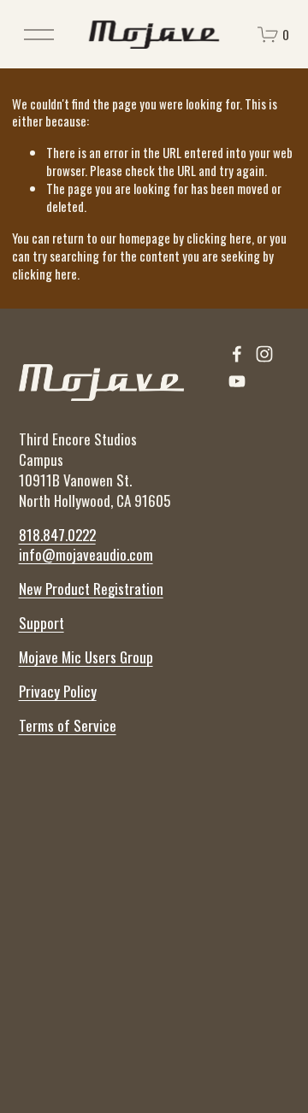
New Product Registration (91, 589)
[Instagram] (264, 353)
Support (41, 623)
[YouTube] (237, 381)
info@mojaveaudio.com (86, 555)
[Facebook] (237, 353)
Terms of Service (67, 726)
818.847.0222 (57, 535)
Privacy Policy (58, 691)
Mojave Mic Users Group (86, 657)
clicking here (219, 237)
